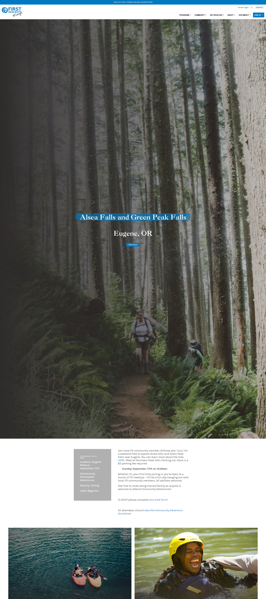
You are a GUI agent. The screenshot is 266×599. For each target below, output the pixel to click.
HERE (121, 460)
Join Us (257, 15)
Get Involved (216, 15)
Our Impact (244, 15)
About (230, 15)
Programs (184, 15)
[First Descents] (12, 12)
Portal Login (243, 7)
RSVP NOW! (133, 245)
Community (200, 15)
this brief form (158, 499)
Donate (259, 7)
